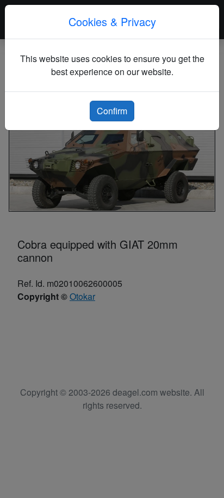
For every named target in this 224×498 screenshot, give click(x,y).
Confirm (112, 110)
